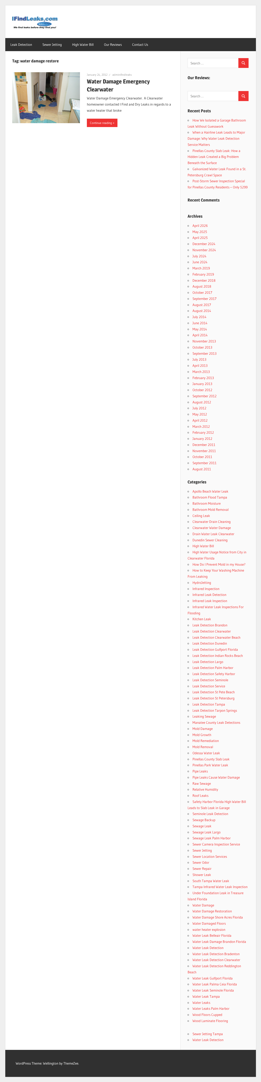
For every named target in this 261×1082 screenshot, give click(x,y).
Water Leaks (201, 1002)
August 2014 (201, 310)
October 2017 (202, 292)
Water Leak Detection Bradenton (216, 954)
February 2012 (203, 432)
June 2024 (199, 262)
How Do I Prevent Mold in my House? (219, 564)
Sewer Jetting (52, 44)
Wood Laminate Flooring (210, 1021)
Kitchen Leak (201, 619)
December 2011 (203, 444)
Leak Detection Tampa (208, 704)
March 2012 (201, 426)
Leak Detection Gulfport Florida (215, 649)
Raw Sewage (201, 783)
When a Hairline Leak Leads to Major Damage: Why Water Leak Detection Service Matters (216, 138)
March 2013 (201, 371)
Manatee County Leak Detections (216, 722)
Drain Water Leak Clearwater (213, 534)
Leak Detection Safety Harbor (213, 674)
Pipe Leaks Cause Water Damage (216, 777)
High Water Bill (83, 44)
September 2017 (204, 298)
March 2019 (201, 268)
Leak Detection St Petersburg (213, 698)
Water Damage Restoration (212, 911)
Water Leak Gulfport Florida (212, 978)
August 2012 (201, 402)
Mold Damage (202, 728)
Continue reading (101, 123)
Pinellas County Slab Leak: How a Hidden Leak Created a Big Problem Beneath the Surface (214, 157)
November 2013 (204, 341)
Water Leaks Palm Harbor (210, 1008)
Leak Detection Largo (207, 662)
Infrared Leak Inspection (209, 601)
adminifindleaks (122, 75)
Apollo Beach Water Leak (210, 491)
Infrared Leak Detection (209, 594)
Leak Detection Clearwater (211, 631)
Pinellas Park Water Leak (210, 765)
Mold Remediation (205, 741)
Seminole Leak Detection (210, 814)
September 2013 (204, 353)
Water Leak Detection (207, 948)
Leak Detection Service (208, 686)
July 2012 (199, 408)
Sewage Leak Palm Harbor (211, 838)
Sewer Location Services (209, 856)
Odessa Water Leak (206, 753)
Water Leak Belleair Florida (211, 935)
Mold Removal (202, 747)
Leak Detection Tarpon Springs (214, 710)
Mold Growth (201, 735)
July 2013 (199, 359)
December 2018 (204, 280)
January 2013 (202, 384)
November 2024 (204, 250)
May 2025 (199, 232)
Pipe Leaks (200, 771)
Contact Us (140, 44)
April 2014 (200, 335)
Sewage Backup (203, 820)
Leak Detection (21, 44)
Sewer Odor (200, 862)
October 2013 (202, 347)
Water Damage (203, 905)
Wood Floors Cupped (207, 1014)
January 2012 (202, 438)
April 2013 (200, 365)
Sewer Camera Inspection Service (216, 844)
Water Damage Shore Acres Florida (217, 917)
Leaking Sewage (204, 716)
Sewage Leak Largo (206, 832)
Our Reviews (113, 44)
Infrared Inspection (205, 589)
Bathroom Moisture (206, 503)
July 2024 (199, 256)
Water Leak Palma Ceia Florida (214, 984)
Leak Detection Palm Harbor (212, 667)
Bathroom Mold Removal (210, 509)
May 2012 (199, 414)
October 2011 (202, 457)
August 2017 (201, 305)
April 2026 (200, 225)
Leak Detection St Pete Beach (213, 692)
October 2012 (202, 390)
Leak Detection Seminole (210, 680)
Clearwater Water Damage (211, 528)
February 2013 (203, 378)
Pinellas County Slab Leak (211, 759)
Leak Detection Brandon (209, 625)
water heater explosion (208, 929)
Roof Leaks (200, 795)
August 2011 (201, 469)
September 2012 (204, 396)
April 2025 (200, 237)
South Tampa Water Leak (210, 881)
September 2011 (204, 463)
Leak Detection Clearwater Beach (216, 637)
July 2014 (199, 317)
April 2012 (200, 420)
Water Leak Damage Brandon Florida (219, 941)
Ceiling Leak (201, 515)
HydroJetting (201, 582)
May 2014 (199, 329)
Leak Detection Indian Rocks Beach (217, 655)
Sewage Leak (201, 826)
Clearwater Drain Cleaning (211, 521)
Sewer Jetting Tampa (207, 1034)
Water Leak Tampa (206, 996)
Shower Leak (201, 875)
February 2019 (203, 274)
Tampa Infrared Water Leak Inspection (220, 887)
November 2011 (204, 451)
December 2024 (203, 244)
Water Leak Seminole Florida (213, 990)
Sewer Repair (201, 868)
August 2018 (201, 286)
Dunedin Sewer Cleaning (210, 540)
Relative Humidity (205, 789)
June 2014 (199, 323)
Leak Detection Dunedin (209, 643)
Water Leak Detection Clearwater (216, 960)
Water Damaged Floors (209, 923)
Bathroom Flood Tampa (209, 497)
